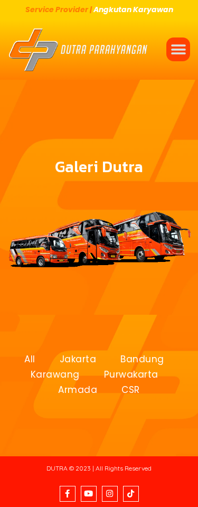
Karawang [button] (55, 374)
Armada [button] (77, 389)
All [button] (29, 359)
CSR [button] (130, 389)
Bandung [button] (142, 359)
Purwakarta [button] (131, 374)
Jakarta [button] (78, 359)
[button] (178, 49)
